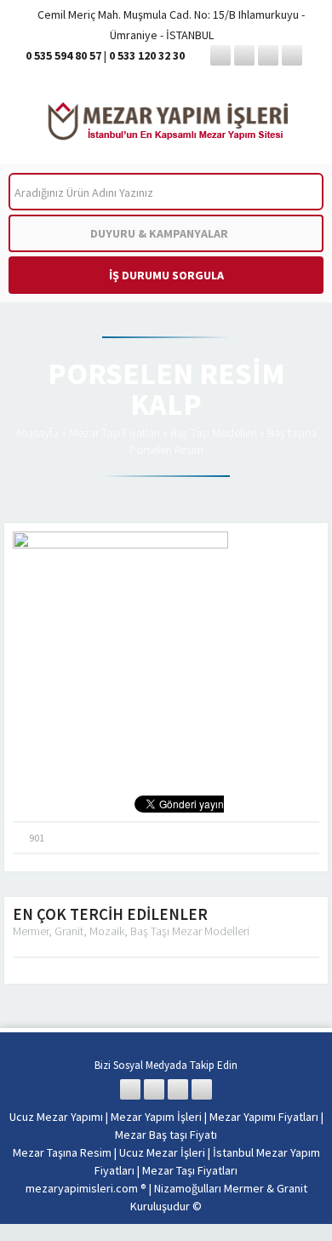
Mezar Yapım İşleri (156, 1116)
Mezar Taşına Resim (62, 1152)
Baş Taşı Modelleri (213, 432)
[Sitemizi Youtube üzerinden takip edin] (292, 55)
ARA (296, 192)
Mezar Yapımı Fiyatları (263, 1116)
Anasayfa (37, 432)
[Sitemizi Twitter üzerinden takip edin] (244, 55)
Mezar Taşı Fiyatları (114, 432)
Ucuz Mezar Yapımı (56, 1116)
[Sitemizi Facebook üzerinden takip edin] (220, 55)
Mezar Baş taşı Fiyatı (166, 1134)
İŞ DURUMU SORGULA (166, 275)
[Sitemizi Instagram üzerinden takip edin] (268, 55)
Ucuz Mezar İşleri (162, 1152)
